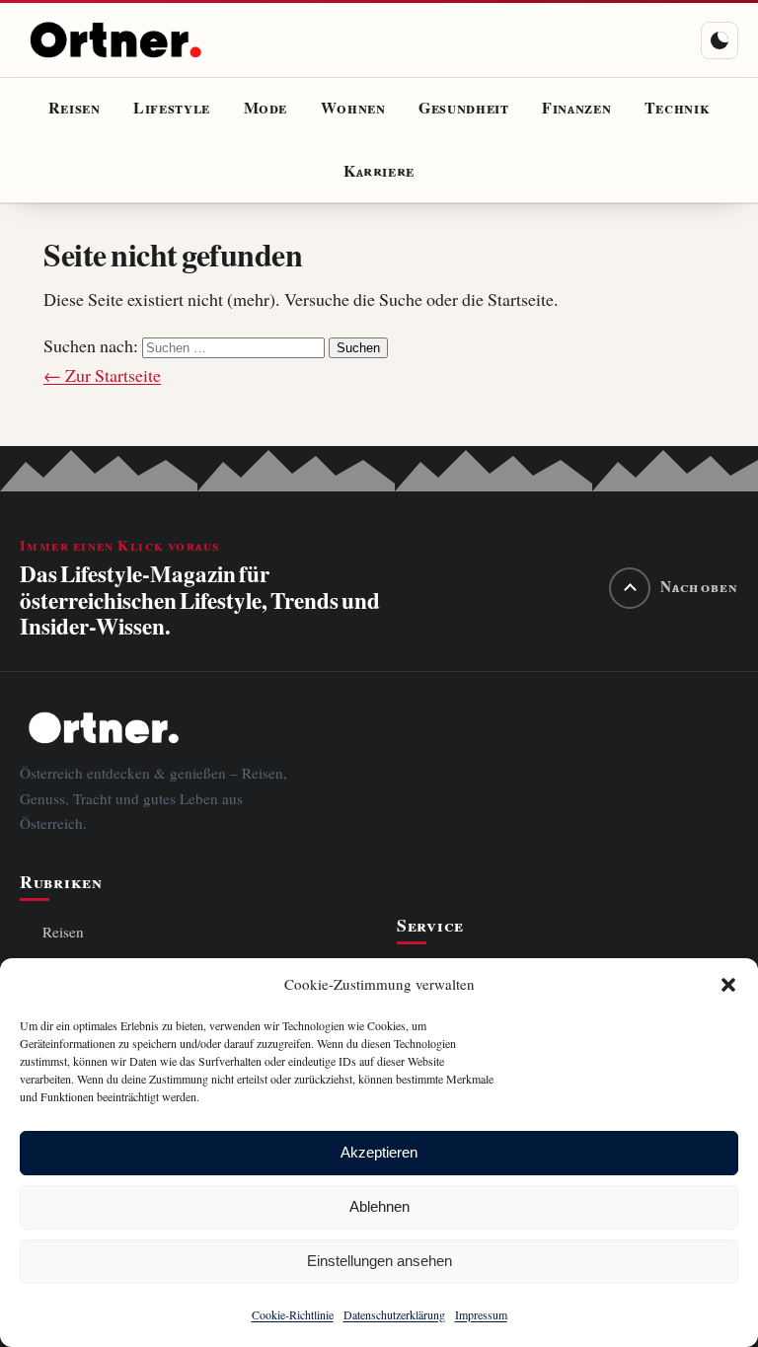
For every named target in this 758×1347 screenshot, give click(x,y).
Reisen (74, 108)
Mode (266, 108)
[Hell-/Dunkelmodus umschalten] (719, 40)
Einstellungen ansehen (379, 1260)
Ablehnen (379, 1206)
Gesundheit (463, 108)
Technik (677, 108)
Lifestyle (171, 108)
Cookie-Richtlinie (293, 1315)
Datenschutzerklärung (394, 1315)
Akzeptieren (379, 1152)
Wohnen (353, 108)
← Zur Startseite (102, 375)
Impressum (481, 1315)
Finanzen (576, 108)
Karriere (379, 172)
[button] (728, 985)
